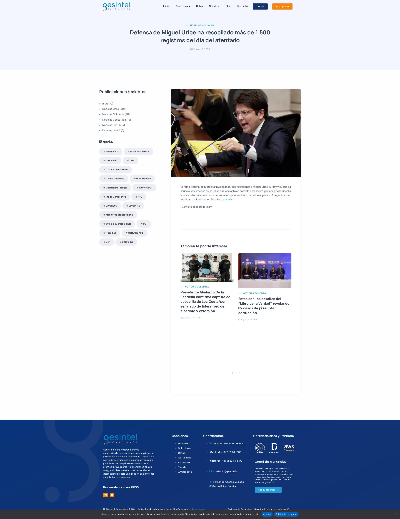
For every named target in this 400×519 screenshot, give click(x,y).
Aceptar (267, 514)
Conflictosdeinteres (117, 169)
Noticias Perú (110, 125)
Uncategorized (111, 130)
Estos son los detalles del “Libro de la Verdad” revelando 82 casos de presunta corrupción (264, 305)
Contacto (242, 6)
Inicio (166, 6)
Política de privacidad (286, 514)
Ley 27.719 (134, 205)
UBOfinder (127, 241)
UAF (108, 241)
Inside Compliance (116, 196)
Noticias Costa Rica (114, 119)
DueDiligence (143, 178)
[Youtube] (112, 495)
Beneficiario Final (139, 151)
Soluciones (182, 6)
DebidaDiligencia (115, 178)
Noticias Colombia (202, 25)
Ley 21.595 (111, 205)
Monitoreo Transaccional (119, 214)
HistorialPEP (145, 187)
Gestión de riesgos (116, 187)
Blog (228, 6)
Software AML (135, 232)
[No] (396, 514)
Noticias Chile (110, 109)
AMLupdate (112, 151)
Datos (199, 6)
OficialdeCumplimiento (118, 223)
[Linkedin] (105, 495)
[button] (233, 373)
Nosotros (214, 6)
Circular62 (112, 160)
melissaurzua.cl (197, 509)
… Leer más (226, 199)
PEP (145, 223)
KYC (140, 196)
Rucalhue (111, 232)
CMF (132, 160)
